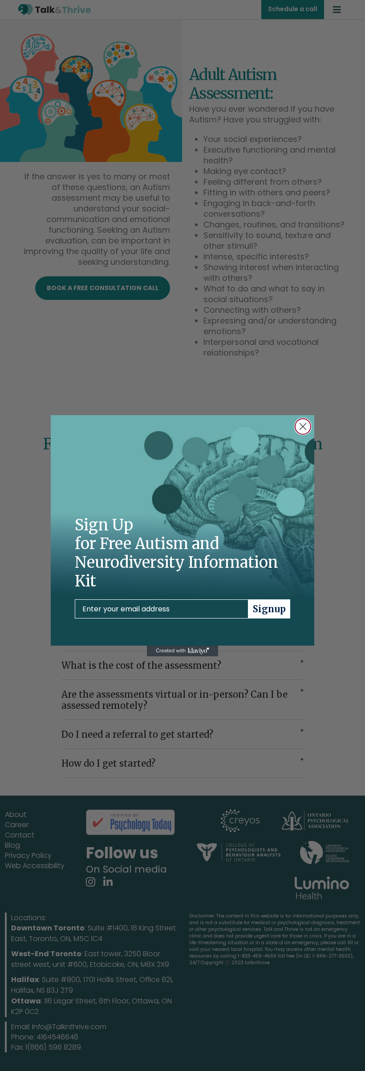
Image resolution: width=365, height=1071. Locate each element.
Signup (269, 608)
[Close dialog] (303, 426)
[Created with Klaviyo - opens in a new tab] (182, 651)
